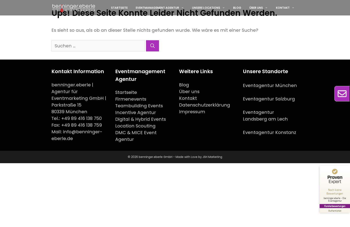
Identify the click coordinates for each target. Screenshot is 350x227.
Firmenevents (130, 99)
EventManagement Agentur (157, 8)
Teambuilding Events (139, 106)
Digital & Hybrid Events (140, 119)
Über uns (256, 8)
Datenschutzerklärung (204, 105)
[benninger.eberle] (73, 7)
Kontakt (283, 8)
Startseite (119, 8)
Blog (237, 8)
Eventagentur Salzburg (269, 99)
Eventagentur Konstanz (269, 132)
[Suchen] (152, 45)
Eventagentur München (270, 85)
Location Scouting (135, 126)
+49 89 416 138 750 (81, 118)
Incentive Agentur (135, 112)
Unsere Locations (206, 8)
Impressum (192, 112)
